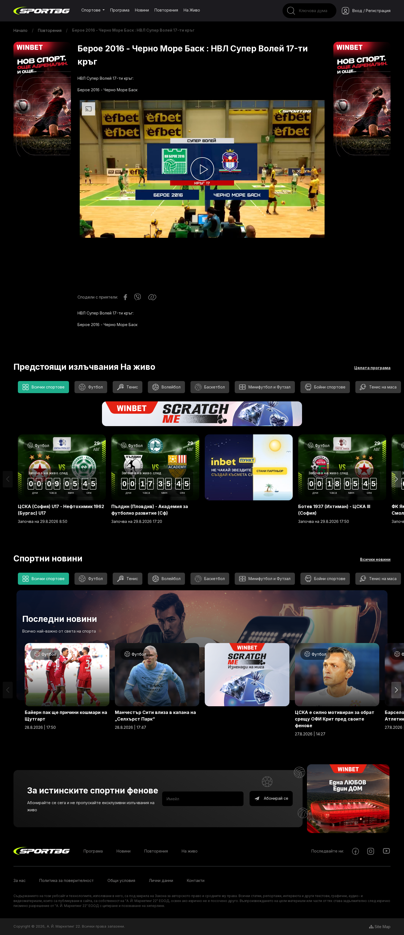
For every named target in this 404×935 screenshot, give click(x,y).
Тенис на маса (383, 387)
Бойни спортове (329, 387)
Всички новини (375, 559)
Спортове (91, 10)
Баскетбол (214, 387)
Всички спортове (48, 387)
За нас (19, 880)
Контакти (195, 880)
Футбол (95, 387)
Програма (119, 10)
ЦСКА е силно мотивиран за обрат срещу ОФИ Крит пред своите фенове (334, 719)
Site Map (382, 926)
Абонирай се (275, 798)
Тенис (132, 387)
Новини (142, 10)
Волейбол (171, 387)
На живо (192, 10)
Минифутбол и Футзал (269, 387)
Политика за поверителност (66, 880)
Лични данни (161, 880)
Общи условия (121, 880)
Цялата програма (372, 367)
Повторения (166, 10)
